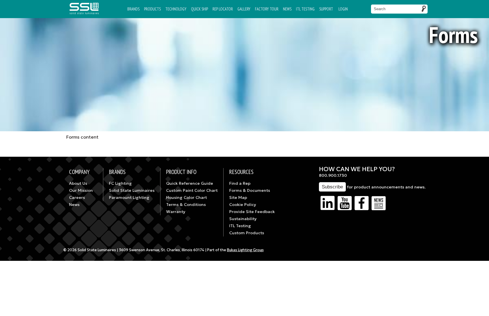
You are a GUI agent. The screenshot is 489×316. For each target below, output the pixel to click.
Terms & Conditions (186, 204)
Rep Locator (223, 9)
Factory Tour (266, 9)
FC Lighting (120, 183)
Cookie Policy (242, 204)
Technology (175, 9)
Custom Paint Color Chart (192, 190)
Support (326, 9)
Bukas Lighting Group (245, 250)
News (287, 9)
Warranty (175, 211)
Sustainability (243, 218)
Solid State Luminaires (132, 190)
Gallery (243, 9)
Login (343, 9)
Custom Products (246, 232)
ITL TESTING (305, 9)
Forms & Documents (249, 190)
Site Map (238, 197)
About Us (78, 183)
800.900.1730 (333, 175)
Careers (77, 197)
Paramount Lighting (129, 197)
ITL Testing (240, 225)
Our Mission (81, 190)
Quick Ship (199, 9)
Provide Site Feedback (252, 211)
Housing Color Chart (186, 197)
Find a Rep (239, 183)
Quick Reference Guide (189, 183)
